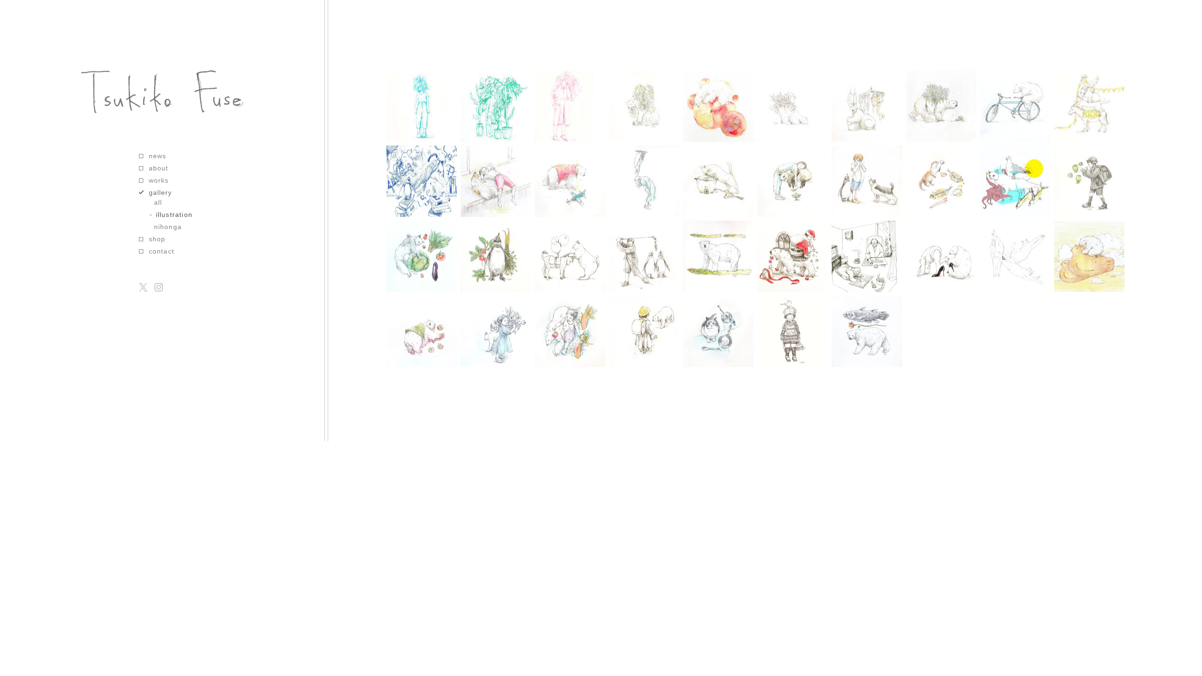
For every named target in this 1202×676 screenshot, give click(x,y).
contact (161, 251)
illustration (174, 214)
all (158, 202)
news (158, 156)
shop (157, 239)
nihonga (168, 226)
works (159, 180)
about (159, 168)
